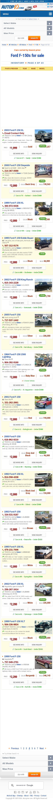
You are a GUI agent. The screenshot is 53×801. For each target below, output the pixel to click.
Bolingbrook (27, 429)
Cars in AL (18, 540)
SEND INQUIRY (37, 154)
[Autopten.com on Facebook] (15, 792)
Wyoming (28, 467)
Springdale (28, 577)
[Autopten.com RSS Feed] (38, 792)
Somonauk (27, 307)
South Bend (28, 649)
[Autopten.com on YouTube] (30, 792)
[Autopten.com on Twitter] (26, 792)
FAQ (31, 796)
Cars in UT (20, 158)
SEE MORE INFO (18, 154)
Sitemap (20, 796)
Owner (18, 136)
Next (42, 748)
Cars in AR (18, 577)
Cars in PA (18, 347)
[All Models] (27, 28)
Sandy (28, 158)
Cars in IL (18, 307)
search (34, 38)
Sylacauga (27, 614)
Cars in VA (19, 687)
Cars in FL (17, 390)
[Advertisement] (26, 717)
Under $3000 (37, 196)
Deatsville (27, 540)
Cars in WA (20, 231)
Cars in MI (18, 467)
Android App (11, 796)
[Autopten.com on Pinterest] (19, 792)
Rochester (28, 272)
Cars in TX (19, 196)
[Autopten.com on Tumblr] (34, 792)
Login (51, 7)
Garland (28, 196)
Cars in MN (18, 272)
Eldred (28, 504)
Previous (14, 748)
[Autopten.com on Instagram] (23, 792)
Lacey (28, 231)
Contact (43, 796)
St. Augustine (27, 390)
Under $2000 (36, 158)
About (26, 796)
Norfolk (27, 687)
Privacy (36, 796)
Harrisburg (28, 347)
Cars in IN (18, 649)
